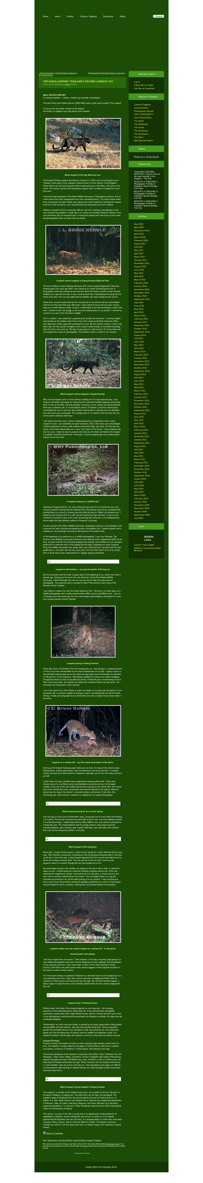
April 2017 (139, 253)
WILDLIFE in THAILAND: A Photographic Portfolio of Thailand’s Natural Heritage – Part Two (146, 194)
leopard (90, 1140)
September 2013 (142, 371)
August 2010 (140, 479)
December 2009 (141, 505)
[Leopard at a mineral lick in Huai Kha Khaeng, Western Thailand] (82, 839)
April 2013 (139, 387)
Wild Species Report (143, 140)
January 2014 (140, 358)
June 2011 (139, 453)
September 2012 (142, 410)
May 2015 (138, 309)
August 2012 (140, 413)
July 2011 (138, 449)
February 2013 (141, 394)
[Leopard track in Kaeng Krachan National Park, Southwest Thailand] (82, 995)
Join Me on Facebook (144, 88)
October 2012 (140, 407)
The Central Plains (142, 117)
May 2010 (138, 488)
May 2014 (138, 345)
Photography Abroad (143, 111)
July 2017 (138, 247)
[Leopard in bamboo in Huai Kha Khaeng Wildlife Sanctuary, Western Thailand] (82, 562)
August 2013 (140, 374)
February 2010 (141, 498)
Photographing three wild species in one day (106, 73)
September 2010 (142, 475)
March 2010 (139, 495)
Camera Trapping (142, 104)
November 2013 (141, 364)
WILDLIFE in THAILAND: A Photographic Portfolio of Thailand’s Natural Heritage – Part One (146, 204)
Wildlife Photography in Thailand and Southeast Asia (70, 5)
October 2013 (140, 368)
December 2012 (141, 400)
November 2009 (141, 508)
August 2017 (140, 243)
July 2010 (138, 482)
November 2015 (141, 292)
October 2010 (140, 472)
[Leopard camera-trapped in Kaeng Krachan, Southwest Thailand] (82, 632)
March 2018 (139, 237)
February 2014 (141, 355)
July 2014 (138, 338)
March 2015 (139, 315)
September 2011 (142, 443)
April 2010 (139, 492)
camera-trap (52, 1140)
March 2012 (139, 426)
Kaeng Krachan (79, 1140)
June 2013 (139, 381)
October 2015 (140, 296)
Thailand (97, 1140)
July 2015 (138, 302)
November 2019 (141, 230)
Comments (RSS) (109, 1167)
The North (139, 121)
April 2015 (139, 312)
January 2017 (140, 260)
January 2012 (140, 433)
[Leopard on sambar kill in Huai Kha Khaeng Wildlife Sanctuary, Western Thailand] (82, 731)
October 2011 (140, 439)
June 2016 (139, 270)
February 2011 (141, 462)
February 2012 (141, 430)
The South (139, 127)
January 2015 (140, 322)
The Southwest (141, 134)
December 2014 (141, 325)
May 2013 (138, 384)
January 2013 (140, 397)
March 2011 (139, 459)
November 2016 (141, 263)
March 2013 (139, 390)
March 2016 (139, 279)
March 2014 (139, 351)
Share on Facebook (54, 1133)
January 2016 (140, 286)
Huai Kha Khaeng (65, 1140)
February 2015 (141, 319)
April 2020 (139, 227)
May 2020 (138, 224)
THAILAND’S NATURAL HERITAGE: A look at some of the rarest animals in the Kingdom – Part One (147, 175)
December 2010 (141, 466)
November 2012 (141, 404)
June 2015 (139, 306)
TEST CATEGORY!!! (143, 114)
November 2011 (141, 436)
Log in (137, 82)
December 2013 (141, 361)
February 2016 (141, 283)
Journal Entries (141, 108)
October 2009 (140, 511)
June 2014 (139, 341)
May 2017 (138, 250)
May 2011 (138, 456)
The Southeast (141, 130)
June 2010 (139, 485)
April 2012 (139, 423)
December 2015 (141, 289)
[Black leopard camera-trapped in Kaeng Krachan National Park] (82, 363)
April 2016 (139, 276)
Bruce (68, 84)
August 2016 (140, 266)
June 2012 (139, 417)
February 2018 (141, 240)
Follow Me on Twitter (144, 85)
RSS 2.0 (86, 1146)
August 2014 (140, 335)
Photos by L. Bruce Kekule (146, 156)
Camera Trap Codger (144, 545)
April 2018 (139, 234)
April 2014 (139, 348)
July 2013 (138, 377)
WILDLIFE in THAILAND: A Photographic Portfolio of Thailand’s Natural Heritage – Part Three (146, 185)
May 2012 (138, 420)
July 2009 (138, 518)
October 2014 (140, 328)
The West (138, 137)
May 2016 (138, 273)
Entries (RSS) (91, 1167)
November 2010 (141, 469)
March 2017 (139, 257)
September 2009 (142, 515)
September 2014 (142, 332)
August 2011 (140, 446)
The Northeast (141, 124)
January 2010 (140, 502)
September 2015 (142, 299)
